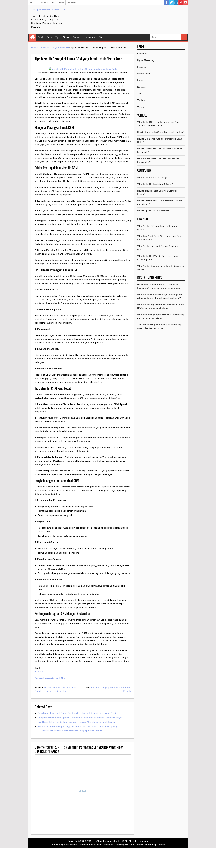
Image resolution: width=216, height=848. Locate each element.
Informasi (90, 37)
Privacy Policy (58, 2)
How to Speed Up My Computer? (153, 210)
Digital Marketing (145, 60)
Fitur (101, 37)
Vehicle (140, 107)
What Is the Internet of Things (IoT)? (155, 177)
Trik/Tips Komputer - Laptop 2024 (48, 9)
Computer (142, 53)
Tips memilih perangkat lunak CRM (54, 47)
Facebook (166, 2)
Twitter (171, 2)
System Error (45, 37)
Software (77, 37)
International (143, 73)
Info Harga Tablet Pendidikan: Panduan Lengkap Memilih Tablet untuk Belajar (76, 722)
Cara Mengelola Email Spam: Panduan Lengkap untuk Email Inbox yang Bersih (77, 713)
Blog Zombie (158, 844)
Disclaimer (71, 2)
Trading (141, 100)
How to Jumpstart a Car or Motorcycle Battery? (160, 132)
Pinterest (180, 2)
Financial (141, 67)
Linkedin (176, 2)
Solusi (66, 37)
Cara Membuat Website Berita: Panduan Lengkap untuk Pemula (70, 730)
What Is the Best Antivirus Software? (155, 184)
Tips (57, 37)
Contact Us (44, 2)
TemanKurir (141, 844)
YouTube (185, 2)
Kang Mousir (70, 844)
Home (32, 37)
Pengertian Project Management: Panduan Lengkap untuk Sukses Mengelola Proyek (80, 717)
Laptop (140, 80)
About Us (33, 2)
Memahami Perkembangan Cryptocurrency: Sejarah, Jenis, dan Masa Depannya (78, 726)
